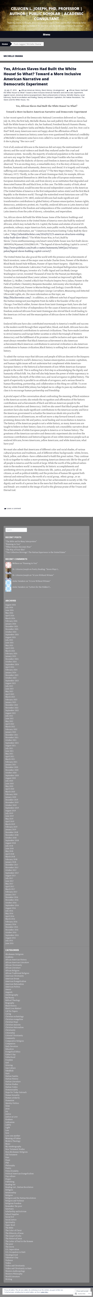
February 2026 (11, 621)
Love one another (12, 1136)
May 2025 (9, 645)
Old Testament (11, 1155)
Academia (9, 957)
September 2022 (12, 710)
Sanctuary (9, 1209)
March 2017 (10, 889)
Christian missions (13, 1025)
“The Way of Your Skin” (15, 550)
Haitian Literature (13, 1082)
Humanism (9, 1100)
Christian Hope (11, 1022)
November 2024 (11, 659)
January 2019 (10, 829)
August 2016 (10, 908)
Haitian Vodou (11, 1087)
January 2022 (10, 732)
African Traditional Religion (17, 973)
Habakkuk (9, 1071)
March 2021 (10, 759)
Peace (7, 1160)
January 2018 (10, 862)
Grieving (9, 1065)
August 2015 (10, 938)
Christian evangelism (14, 1019)
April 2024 (9, 667)
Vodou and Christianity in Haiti (18, 1268)
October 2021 (10, 740)
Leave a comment (14, 508)
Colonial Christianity (14, 1035)
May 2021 (9, 754)
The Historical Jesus (13, 1238)
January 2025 (10, 656)
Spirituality (10, 1222)
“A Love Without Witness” (43, 575)
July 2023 (9, 686)
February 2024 (11, 670)
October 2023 (10, 678)
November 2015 (11, 930)
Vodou (8, 1263)
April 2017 (9, 886)
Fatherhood (10, 1057)
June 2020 (9, 784)
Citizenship (10, 1033)
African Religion (12, 970)
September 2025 (12, 635)
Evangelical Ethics (12, 1052)
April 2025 (9, 648)
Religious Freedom (13, 1203)
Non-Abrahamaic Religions (16, 1152)
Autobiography (11, 995)
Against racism (9, 95)
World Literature (12, 1276)
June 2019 (9, 816)
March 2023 (10, 697)
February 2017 (11, 892)
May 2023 (9, 691)
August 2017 (10, 876)
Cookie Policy (44, 1292)
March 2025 (10, 651)
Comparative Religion (14, 1041)
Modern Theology (12, 1141)
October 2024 (10, 662)
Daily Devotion (11, 1046)
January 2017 (10, 895)
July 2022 (9, 716)
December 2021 (11, 735)
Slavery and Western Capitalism (50, 97)
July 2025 (9, 640)
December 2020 (11, 767)
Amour (8, 989)
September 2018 (12, 840)
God (7, 1063)
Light (7, 1127)
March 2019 (10, 824)
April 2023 (9, 694)
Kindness (9, 1119)
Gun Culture (10, 1068)
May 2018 (9, 851)
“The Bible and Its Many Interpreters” (21, 541)
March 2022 (10, 727)
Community (10, 1038)
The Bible (9, 1228)
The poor (9, 1244)
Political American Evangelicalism (19, 1174)
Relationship (10, 1193)
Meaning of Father (13, 1138)
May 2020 (9, 786)
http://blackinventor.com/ (17, 297)
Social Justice (10, 1220)
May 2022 (9, 721)
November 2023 (11, 675)
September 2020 (12, 775)
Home (5, 44)
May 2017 (9, 884)
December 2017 (11, 865)
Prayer (8, 1179)
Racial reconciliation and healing (24, 97)
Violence (9, 1260)
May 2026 (9, 613)
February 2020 (11, 794)
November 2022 (11, 708)
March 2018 (10, 857)
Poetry (8, 1168)
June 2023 (9, 689)
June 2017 (9, 881)
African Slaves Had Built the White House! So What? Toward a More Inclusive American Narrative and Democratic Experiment (46, 91)
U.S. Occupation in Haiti (15, 1252)
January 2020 (10, 797)
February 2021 (11, 762)
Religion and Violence (14, 1201)
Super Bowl (10, 1225)
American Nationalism (14, 984)
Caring (8, 1014)
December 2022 (11, 705)
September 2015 (12, 935)
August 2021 (10, 746)
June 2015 (9, 943)
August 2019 (10, 811)
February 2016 (11, 922)
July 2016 (9, 911)
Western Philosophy (13, 1274)
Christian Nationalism (14, 1027)
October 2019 (10, 805)
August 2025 (10, 637)
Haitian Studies (11, 1084)
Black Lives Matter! (13, 1008)
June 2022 (9, 718)
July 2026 (9, 607)
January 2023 (10, 702)
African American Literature (17, 962)
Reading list (10, 1184)
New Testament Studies (15, 1149)
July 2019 (9, 813)
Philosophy (10, 1165)
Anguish (8, 992)
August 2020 (10, 778)
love (7, 1133)
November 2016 (11, 900)
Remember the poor (13, 1206)
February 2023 (11, 700)
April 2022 (9, 724)
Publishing (9, 1182)
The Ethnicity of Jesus (14, 1233)
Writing (8, 1279)
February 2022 (11, 729)
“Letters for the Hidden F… (40, 587)
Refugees (9, 1190)
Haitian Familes (11, 1076)
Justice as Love (11, 1117)
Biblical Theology (12, 1000)
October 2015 (10, 932)
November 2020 (11, 770)
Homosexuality (11, 1090)
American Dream (12, 979)
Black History (47, 90)
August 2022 (10, 713)
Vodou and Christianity (15, 1266)
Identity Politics (12, 1103)
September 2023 (12, 681)
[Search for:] (16, 530)
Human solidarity (12, 1098)
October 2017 (10, 870)
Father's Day (10, 1054)
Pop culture (10, 1176)
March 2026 (10, 618)
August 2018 (10, 843)
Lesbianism (9, 1122)
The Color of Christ (13, 1230)
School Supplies (12, 1214)
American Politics (12, 987)
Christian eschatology (14, 1016)
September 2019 (12, 808)
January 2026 (10, 624)
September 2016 (12, 905)
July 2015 (9, 940)
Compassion (10, 1044)
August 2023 (10, 683)
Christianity (10, 1030)
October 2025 (10, 632)
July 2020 (9, 781)
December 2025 (11, 626)
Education (9, 1049)
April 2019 (9, 821)
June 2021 (9, 751)
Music (7, 1144)
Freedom (9, 1060)
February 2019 (11, 827)
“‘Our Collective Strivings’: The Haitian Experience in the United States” (35, 552)
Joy (6, 1111)
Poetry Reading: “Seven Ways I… (45, 569)
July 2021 (9, 748)
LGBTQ (8, 1125)
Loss (7, 1130)
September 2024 (12, 664)
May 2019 (9, 819)
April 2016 (9, 916)
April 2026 (9, 616)
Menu (46, 34)
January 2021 (10, 765)
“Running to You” (12, 544)
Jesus (7, 1109)
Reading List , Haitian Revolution (19, 1187)
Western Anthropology (15, 1271)
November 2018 (11, 835)
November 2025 (11, 629)
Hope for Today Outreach (16, 1092)
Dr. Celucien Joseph (20, 569)
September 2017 (12, 873)
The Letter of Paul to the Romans (19, 1241)
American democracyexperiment (29, 95)
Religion (9, 1195)
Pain (7, 1157)
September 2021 (12, 743)
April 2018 (9, 854)
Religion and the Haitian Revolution (20, 1198)
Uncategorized (58, 90)
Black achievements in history (54, 95)
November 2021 (11, 737)
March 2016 (10, 919)
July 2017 (9, 878)
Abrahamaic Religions (14, 954)
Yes (28, 100)
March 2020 (10, 792)
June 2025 (9, 643)
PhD (7, 1163)
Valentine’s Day (11, 1257)
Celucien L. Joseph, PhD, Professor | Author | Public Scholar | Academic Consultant (47, 13)
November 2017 (11, 867)
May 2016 (9, 913)
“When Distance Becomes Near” (18, 547)
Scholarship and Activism (15, 1211)
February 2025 (11, 653)
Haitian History (11, 1079)
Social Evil (9, 1217)
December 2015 (11, 927)
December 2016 (11, 897)
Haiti (7, 1073)
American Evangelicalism (15, 981)
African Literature (13, 968)
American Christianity (14, 976)
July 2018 (9, 846)
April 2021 (9, 756)
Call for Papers (11, 1011)
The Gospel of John (13, 1236)
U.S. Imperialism (12, 1249)
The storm (9, 1247)
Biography (9, 1003)
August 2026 (10, 605)
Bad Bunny (9, 998)
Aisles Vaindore (18, 581)
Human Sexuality (12, 1095)
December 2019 (11, 800)
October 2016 (10, 903)
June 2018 (9, 848)
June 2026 (9, 610)
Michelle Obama (73, 95)
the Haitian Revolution (71, 97)
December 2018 (11, 832)
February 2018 (11, 859)
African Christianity (13, 965)
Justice (8, 1114)
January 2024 (10, 672)
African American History (31, 90)
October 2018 (10, 838)
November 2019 (11, 802)
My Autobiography (13, 1146)
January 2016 (10, 924)
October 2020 (10, 773)
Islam (7, 1106)
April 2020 (9, 789)
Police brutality (12, 1171)
